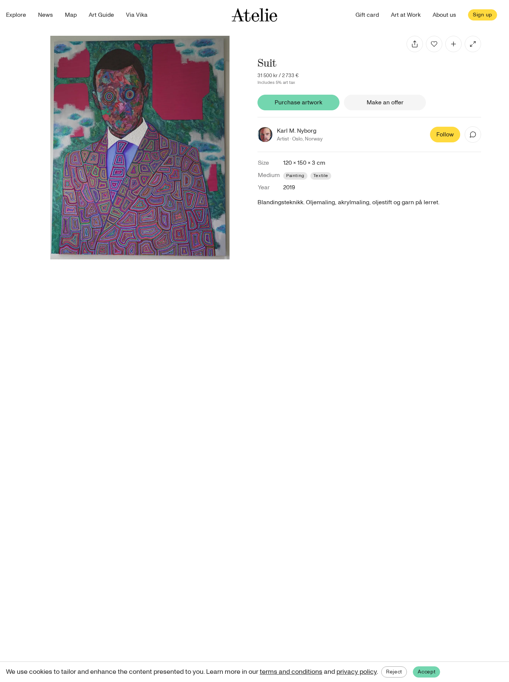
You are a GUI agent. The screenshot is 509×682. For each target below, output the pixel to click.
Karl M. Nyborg (296, 131)
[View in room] (473, 44)
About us (444, 15)
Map (71, 15)
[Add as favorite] (434, 44)
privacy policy (356, 671)
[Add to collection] (453, 44)
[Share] (415, 44)
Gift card (367, 15)
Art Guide (101, 15)
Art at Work (406, 15)
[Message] (473, 134)
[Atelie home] (254, 14)
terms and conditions (291, 671)
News (45, 15)
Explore (16, 15)
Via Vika (137, 15)
